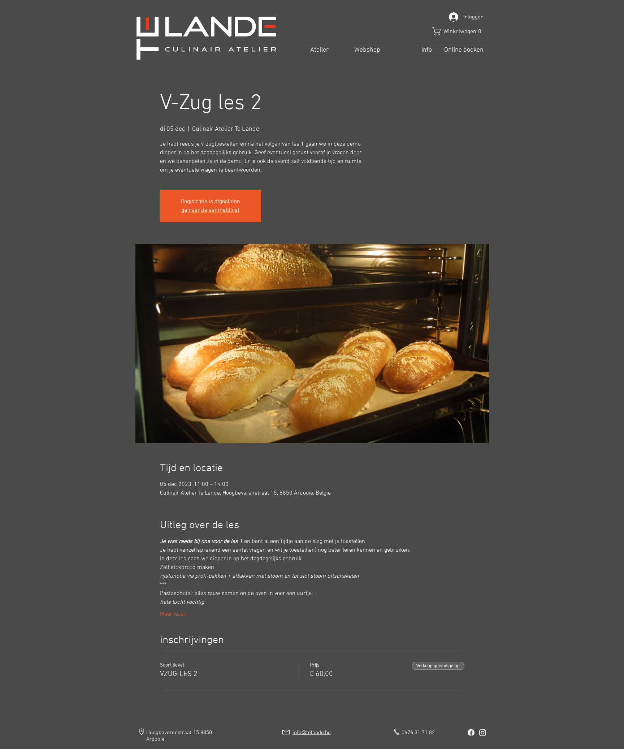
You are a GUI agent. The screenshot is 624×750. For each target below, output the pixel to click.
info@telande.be (311, 732)
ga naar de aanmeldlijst (210, 210)
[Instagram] (482, 732)
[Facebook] (471, 732)
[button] (459, 31)
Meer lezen (173, 614)
